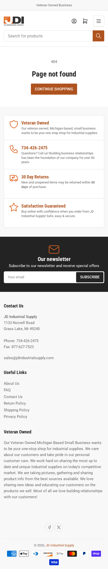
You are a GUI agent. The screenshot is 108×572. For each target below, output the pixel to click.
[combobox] (54, 35)
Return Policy (15, 403)
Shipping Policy (16, 410)
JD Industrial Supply (60, 545)
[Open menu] (98, 21)
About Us (11, 383)
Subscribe (89, 277)
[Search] (98, 36)
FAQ (7, 390)
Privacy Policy (15, 416)
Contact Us (13, 397)
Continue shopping (54, 89)
